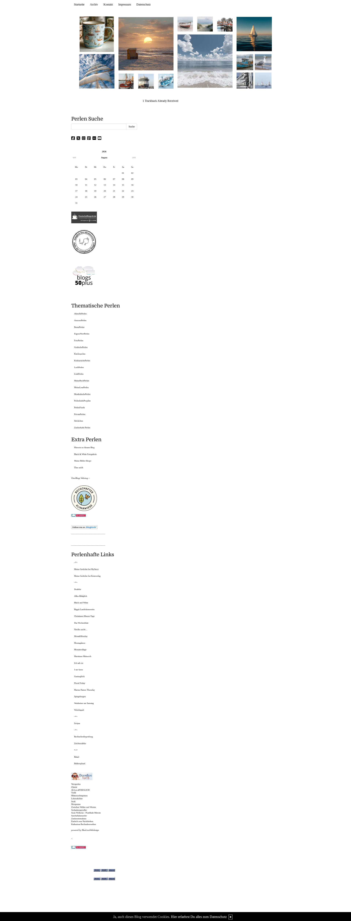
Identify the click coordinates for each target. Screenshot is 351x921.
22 (123, 191)
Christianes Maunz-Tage (84, 616)
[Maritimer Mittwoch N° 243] (165, 81)
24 (76, 197)
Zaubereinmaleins (78, 818)
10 (76, 185)
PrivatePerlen (79, 414)
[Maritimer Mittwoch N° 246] (146, 81)
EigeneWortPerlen (81, 334)
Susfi (73, 801)
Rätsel (76, 757)
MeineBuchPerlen (81, 381)
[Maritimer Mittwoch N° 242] (185, 23)
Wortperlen (76, 784)
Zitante (74, 787)
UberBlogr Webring (79, 478)
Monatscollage (80, 649)
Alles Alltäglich (80, 596)
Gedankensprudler (79, 810)
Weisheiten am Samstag (84, 703)
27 (105, 197)
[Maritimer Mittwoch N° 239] (225, 23)
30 (132, 197)
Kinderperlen (79, 354)
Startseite (79, 4)
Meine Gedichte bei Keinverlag (87, 576)
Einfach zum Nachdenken (82, 821)
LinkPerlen (79, 374)
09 (132, 179)
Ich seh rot (78, 663)
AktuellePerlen (80, 314)
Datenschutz (143, 4)
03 (76, 179)
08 (123, 179)
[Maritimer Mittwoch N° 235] (245, 80)
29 (123, 197)
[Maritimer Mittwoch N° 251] (97, 33)
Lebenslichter (77, 798)
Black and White (81, 603)
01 (123, 173)
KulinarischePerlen (82, 360)
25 (86, 197)
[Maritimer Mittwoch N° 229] (263, 80)
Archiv (94, 4)
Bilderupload (79, 763)
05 (95, 179)
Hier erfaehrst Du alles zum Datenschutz (199, 917)
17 (76, 191)
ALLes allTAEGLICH (80, 790)
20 (105, 191)
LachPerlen (79, 367)
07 (114, 179)
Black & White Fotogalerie (85, 454)
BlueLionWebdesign (90, 830)
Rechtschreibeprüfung (83, 737)
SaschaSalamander (79, 816)
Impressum (124, 4)
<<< (74, 157)
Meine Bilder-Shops (82, 461)
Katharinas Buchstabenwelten (83, 824)
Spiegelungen (80, 696)
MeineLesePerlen (81, 387)
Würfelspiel (79, 710)
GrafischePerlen (81, 347)
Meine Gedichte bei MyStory (86, 569)
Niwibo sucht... (80, 629)
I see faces (78, 670)
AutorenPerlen (80, 320)
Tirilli (73, 793)
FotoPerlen (78, 340)
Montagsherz (79, 643)
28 (114, 197)
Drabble (77, 589)
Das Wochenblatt (81, 623)
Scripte (77, 723)
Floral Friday (79, 683)
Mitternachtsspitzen (79, 795)
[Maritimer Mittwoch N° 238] (205, 60)
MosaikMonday (81, 636)
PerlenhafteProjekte (82, 401)
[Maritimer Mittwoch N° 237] (254, 33)
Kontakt (108, 4)
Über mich (78, 467)
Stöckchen (78, 421)
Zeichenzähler (80, 743)
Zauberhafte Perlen (82, 427)
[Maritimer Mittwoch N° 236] (245, 61)
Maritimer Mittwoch (82, 656)
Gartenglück (79, 676)
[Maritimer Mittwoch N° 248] (126, 81)
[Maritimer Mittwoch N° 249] (145, 43)
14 (114, 185)
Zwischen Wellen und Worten (83, 807)
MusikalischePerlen (82, 394)
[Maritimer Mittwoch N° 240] (205, 23)
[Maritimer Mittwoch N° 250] (97, 70)
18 (86, 191)
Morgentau (76, 804)
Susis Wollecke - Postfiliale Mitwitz (86, 813)
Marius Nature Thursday (84, 690)
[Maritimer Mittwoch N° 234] (263, 61)
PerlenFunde (79, 407)
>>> (134, 157)
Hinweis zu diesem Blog (84, 447)
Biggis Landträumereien (84, 609)
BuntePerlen (79, 327)
